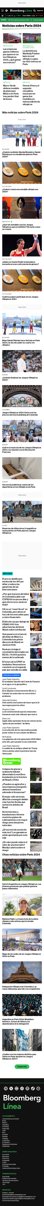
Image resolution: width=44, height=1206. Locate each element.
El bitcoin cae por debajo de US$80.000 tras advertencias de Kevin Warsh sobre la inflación (15, 625)
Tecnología (6, 1182)
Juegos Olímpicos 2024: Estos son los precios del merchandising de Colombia (20, 413)
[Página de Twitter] (11, 1088)
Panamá (5, 1136)
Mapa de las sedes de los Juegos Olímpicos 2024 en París (21, 955)
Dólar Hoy (5, 1158)
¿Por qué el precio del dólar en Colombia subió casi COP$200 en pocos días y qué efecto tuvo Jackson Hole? (15, 599)
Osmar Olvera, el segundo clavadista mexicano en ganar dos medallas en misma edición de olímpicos (31, 95)
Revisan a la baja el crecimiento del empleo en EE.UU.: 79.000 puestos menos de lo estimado (15, 653)
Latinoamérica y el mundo (10, 1119)
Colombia (5, 1127)
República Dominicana (9, 1144)
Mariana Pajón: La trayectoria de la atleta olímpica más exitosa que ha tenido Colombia (20, 921)
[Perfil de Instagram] (22, 1088)
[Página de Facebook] (6, 1088)
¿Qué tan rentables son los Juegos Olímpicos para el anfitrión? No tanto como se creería (21, 227)
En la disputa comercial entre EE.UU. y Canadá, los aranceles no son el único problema (19, 693)
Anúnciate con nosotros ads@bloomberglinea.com (19, 1197)
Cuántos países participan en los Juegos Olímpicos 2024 (20, 298)
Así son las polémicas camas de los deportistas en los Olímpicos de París (18, 486)
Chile (4, 1130)
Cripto (4, 1162)
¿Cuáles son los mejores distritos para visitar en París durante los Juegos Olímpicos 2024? (19, 1056)
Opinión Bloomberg (11, 675)
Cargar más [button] (22, 1067)
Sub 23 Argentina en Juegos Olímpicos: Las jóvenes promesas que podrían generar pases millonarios (21, 886)
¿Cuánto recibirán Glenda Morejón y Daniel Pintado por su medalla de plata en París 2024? (21, 154)
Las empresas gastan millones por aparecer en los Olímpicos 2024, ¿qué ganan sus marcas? (12, 56)
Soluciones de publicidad (10, 1200)
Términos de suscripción (10, 1180)
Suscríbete (5, 1176)
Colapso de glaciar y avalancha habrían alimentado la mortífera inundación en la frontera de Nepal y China (14, 774)
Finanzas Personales (9, 1164)
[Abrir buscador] (34, 10)
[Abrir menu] (2, 10)
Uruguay (5, 1138)
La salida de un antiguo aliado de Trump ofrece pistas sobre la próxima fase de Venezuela (19, 751)
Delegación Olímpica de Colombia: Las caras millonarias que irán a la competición (21, 987)
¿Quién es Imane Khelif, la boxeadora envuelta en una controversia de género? (20, 263)
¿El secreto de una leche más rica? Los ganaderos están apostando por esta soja (14, 833)
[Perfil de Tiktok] (33, 1088)
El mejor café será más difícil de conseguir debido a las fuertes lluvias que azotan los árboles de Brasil (15, 802)
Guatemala (5, 1146)
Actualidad (5, 1160)
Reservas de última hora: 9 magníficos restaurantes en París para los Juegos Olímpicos (19, 530)
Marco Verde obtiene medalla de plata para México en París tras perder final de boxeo (11, 92)
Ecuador (5, 1134)
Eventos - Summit (8, 1193)
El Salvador (6, 1142)
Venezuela (5, 1129)
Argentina (5, 1125)
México (4, 1123)
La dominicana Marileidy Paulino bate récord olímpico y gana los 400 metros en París (32, 58)
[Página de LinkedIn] (27, 1088)
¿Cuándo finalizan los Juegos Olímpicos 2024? (20, 379)
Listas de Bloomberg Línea (11, 1168)
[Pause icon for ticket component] (2, 15)
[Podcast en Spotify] (38, 1088)
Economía (5, 1154)
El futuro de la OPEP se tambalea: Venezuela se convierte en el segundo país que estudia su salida (14, 665)
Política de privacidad (9, 1178)
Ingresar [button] (40, 10)
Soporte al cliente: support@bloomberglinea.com (18, 1198)
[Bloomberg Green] (22, 761)
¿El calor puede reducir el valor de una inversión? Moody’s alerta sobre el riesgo (14, 846)
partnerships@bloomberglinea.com (14, 1195)
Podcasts (5, 1166)
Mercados (5, 1156)
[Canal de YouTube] (16, 1088)
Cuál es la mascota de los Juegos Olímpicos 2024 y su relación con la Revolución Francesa (21, 449)
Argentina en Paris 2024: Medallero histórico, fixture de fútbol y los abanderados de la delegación (18, 1021)
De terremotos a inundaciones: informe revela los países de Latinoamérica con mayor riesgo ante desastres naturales (15, 819)
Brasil (4, 1121)
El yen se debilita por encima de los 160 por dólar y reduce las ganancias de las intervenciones (13, 584)
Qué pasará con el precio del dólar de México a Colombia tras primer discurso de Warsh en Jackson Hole (14, 639)
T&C (3, 1184)
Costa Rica (5, 1140)
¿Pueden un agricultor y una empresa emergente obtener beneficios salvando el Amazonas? (14, 788)
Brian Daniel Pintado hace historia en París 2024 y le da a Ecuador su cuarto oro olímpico (21, 342)
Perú (3, 1132)
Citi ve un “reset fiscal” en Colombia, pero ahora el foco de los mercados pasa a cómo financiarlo (15, 613)
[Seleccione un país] (6, 10)
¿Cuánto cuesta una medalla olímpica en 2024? (20, 190)
